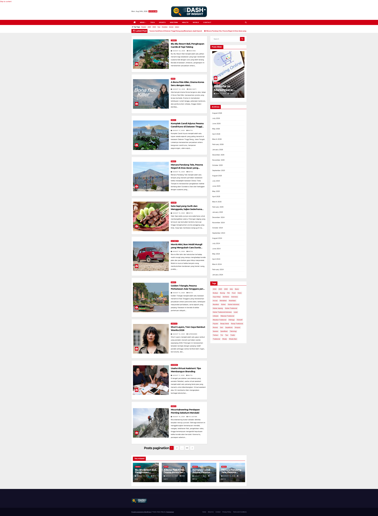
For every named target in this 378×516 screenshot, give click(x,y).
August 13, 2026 (179, 292)
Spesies (215, 331)
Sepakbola (228, 327)
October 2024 (217, 228)
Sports (162, 22)
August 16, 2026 (179, 171)
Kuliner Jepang (218, 308)
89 (187, 448)
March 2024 (217, 264)
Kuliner (173, 202)
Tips (159, 27)
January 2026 (217, 150)
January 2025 (217, 212)
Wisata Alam (233, 339)
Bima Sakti (192, 89)
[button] (246, 22)
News (142, 22)
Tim (221, 335)
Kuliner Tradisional (231, 308)
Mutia (190, 130)
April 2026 (216, 134)
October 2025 (217, 165)
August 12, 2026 (179, 334)
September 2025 (218, 170)
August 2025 (217, 176)
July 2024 (216, 243)
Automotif (174, 241)
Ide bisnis (226, 297)
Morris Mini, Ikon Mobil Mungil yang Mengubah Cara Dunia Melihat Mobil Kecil (186, 247)
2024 (214, 289)
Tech (152, 22)
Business (217, 83)
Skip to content (5, 1)
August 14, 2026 (179, 251)
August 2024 (217, 238)
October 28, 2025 (222, 93)
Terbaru (215, 335)
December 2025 (218, 155)
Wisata (173, 120)
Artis (231, 289)
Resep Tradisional (237, 323)
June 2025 (216, 186)
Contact (207, 22)
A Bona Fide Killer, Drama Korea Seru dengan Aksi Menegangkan (187, 85)
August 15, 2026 (179, 213)
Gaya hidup (216, 297)
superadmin (192, 334)
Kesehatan (232, 300)
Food (233, 293)
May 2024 (216, 254)
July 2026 (216, 118)
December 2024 (218, 217)
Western (174, 22)
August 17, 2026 (179, 130)
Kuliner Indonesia (233, 304)
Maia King (192, 51)
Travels (173, 40)
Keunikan (164, 27)
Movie (173, 78)
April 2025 (216, 196)
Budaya (215, 293)
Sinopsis (237, 327)
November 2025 (218, 160)
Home (204, 512)
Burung (222, 293)
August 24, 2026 (179, 51)
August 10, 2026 (179, 416)
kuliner (177, 27)
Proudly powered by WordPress (141, 512)
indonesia (234, 297)
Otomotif (239, 320)
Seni (221, 327)
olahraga (231, 320)
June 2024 (216, 249)
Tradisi (232, 335)
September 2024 (218, 233)
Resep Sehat (224, 323)
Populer (143, 27)
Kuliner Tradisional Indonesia (222, 312)
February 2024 (218, 269)
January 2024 (217, 275)
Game (239, 293)
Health (185, 22)
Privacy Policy (226, 512)
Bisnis (237, 289)
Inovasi (171, 27)
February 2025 (218, 207)
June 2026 (216, 124)
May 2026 (216, 129)
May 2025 (216, 191)
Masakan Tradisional (219, 320)
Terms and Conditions (240, 512)
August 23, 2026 (179, 89)
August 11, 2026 (179, 375)
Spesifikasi (223, 331)
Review (215, 327)
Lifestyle (174, 323)
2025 (149, 27)
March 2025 (216, 202)
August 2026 (217, 113)
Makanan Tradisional (227, 316)
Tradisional (216, 339)
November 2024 (218, 223)
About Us (211, 512)
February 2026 (218, 144)
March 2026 (217, 139)
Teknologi (233, 331)
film (228, 293)
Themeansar (170, 512)
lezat (235, 312)
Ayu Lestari (192, 416)
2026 (154, 27)
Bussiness (174, 365)
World (196, 22)
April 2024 (216, 259)
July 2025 (216, 181)
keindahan (223, 300)
